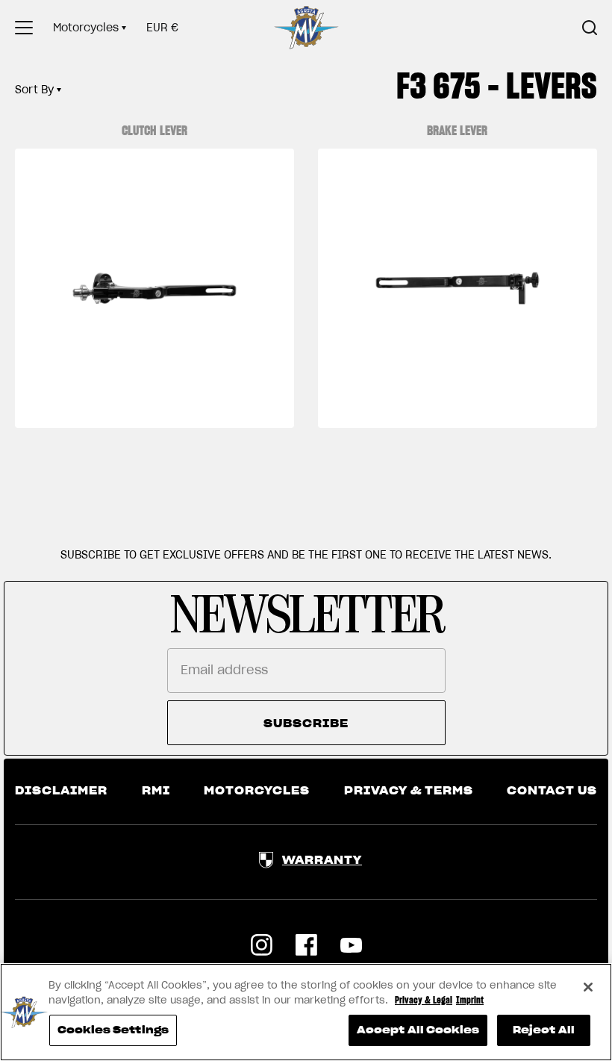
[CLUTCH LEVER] (154, 288)
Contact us (552, 790)
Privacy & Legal (423, 1000)
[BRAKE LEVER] (457, 288)
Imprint (470, 1000)
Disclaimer (61, 790)
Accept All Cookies (418, 1030)
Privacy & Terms (408, 790)
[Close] (588, 987)
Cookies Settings (113, 1030)
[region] (306, 1012)
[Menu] (24, 27)
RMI (156, 790)
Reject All (544, 1030)
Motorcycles (86, 27)
